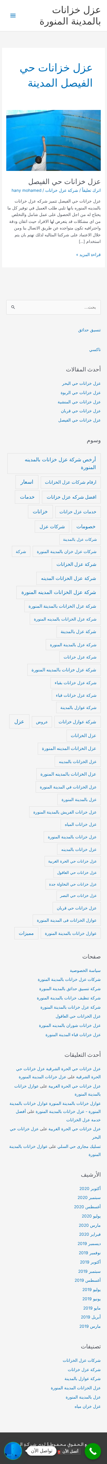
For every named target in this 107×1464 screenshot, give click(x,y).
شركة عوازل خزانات (77, 722)
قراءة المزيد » (88, 255)
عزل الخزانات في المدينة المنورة (68, 786)
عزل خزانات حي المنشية (79, 401)
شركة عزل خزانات (61, 190)
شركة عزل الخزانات (76, 564)
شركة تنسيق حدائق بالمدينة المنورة (70, 988)
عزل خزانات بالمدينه (79, 849)
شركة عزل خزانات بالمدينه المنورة (64, 670)
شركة (21, 551)
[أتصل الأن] (93, 1451)
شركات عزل (52, 526)
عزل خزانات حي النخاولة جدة (73, 884)
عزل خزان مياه (88, 1406)
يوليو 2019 (91, 1289)
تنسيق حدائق (89, 329)
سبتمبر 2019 (89, 1271)
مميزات (26, 933)
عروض (42, 721)
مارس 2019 (90, 1326)
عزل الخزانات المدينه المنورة (69, 748)
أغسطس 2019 (88, 1280)
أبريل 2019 (91, 1317)
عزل (19, 721)
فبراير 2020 (90, 1234)
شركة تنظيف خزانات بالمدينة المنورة (69, 998)
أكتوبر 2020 (90, 1188)
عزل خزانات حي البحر (81, 383)
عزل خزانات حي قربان (81, 410)
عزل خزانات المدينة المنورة (42, 1076)
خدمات (27, 497)
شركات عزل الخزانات (82, 1360)
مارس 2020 (90, 1225)
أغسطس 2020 (87, 1206)
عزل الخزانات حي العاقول (78, 1016)
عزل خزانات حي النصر (78, 895)
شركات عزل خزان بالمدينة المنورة (67, 551)
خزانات (40, 511)
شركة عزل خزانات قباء (76, 695)
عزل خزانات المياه (81, 824)
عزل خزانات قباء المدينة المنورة (73, 1034)
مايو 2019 (92, 1308)
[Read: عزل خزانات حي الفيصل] (53, 140)
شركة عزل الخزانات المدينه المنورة (58, 592)
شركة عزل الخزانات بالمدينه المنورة (65, 618)
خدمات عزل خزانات (77, 511)
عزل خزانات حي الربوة (81, 392)
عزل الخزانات (83, 735)
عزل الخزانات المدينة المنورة (76, 1387)
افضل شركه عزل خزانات (71, 497)
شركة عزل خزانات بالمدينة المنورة (70, 1007)
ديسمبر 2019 (89, 1243)
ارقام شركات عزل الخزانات (70, 482)
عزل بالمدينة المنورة (79, 799)
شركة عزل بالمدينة (78, 631)
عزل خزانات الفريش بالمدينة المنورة (65, 811)
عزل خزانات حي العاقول (77, 872)
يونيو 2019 (91, 1298)
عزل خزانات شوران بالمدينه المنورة (70, 1025)
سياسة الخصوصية (85, 970)
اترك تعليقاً (91, 190)
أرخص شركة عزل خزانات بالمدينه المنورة (60, 463)
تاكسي (95, 349)
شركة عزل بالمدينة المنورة (73, 644)
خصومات (86, 526)
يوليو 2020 (91, 1216)
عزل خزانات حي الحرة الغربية (72, 861)
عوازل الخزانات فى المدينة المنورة (67, 920)
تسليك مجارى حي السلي (79, 1146)
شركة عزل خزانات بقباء (76, 682)
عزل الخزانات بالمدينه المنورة (68, 774)
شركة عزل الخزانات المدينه (68, 578)
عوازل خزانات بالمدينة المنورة (71, 933)
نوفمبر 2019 (90, 1252)
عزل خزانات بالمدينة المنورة (70, 15)
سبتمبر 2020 (89, 1197)
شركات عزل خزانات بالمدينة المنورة (69, 979)
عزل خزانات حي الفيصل (64, 181)
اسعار (27, 482)
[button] (13, 1451)
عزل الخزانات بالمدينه (78, 761)
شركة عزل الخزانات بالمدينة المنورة (62, 606)
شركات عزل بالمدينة (80, 539)
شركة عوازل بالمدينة (78, 707)
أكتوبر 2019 (90, 1262)
